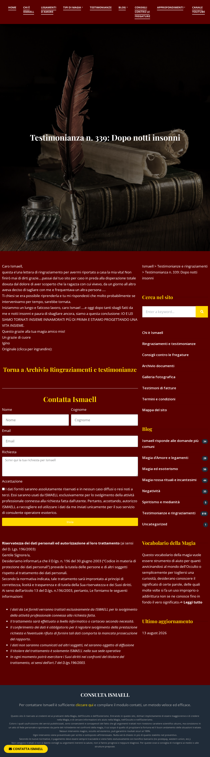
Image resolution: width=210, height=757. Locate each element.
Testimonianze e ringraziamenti (168, 513)
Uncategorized (154, 524)
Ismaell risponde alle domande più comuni (170, 443)
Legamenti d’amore (48, 10)
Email (6, 430)
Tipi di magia (72, 7)
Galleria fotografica (158, 377)
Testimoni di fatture (159, 388)
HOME (12, 7)
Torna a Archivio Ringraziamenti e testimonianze (70, 369)
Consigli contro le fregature (142, 12)
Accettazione (12, 481)
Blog (122, 7)
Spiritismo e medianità (161, 502)
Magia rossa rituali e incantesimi (169, 479)
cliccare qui (84, 704)
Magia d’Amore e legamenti (165, 457)
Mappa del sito (154, 410)
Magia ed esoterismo (160, 468)
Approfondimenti (170, 7)
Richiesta (9, 452)
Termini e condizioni (158, 399)
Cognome (79, 409)
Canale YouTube (198, 10)
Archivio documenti (158, 365)
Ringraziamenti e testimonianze (169, 343)
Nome (7, 409)
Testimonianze (101, 7)
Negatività (151, 490)
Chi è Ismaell (28, 10)
